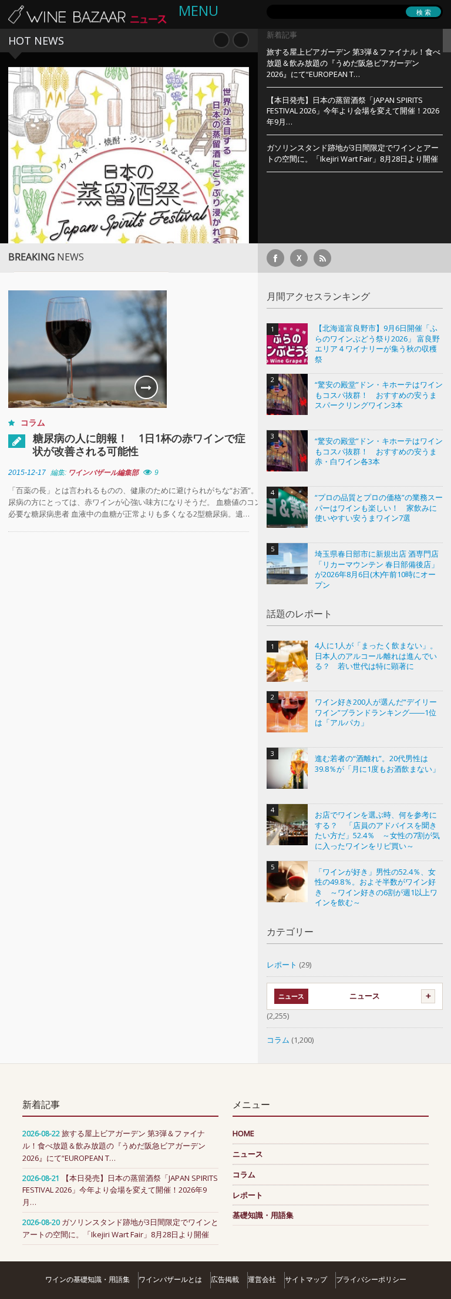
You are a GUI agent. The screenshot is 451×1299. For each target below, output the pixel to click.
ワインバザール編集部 (103, 472)
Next (241, 40)
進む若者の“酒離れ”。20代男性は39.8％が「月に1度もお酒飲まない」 (377, 764)
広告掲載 (225, 1279)
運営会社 (262, 1279)
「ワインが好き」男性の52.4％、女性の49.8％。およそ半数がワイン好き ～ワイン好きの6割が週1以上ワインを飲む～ (376, 887)
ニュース (364, 995)
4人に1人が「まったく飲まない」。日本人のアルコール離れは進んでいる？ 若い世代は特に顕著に (376, 656)
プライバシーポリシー (371, 1279)
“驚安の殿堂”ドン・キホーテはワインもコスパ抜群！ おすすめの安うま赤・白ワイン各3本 (379, 451)
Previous (221, 40)
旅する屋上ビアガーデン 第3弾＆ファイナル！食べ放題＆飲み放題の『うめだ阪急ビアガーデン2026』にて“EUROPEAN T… (353, 62)
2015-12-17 (27, 472)
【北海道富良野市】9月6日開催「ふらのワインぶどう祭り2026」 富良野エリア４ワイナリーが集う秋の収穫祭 (377, 343)
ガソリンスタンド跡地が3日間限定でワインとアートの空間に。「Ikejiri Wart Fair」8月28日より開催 (353, 153)
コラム (33, 422)
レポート (282, 964)
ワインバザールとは (170, 1279)
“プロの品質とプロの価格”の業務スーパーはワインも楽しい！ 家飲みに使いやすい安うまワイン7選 (379, 508)
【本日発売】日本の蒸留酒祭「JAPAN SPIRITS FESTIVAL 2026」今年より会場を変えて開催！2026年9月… (353, 111)
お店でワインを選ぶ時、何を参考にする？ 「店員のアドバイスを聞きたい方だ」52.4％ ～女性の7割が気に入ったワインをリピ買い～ (377, 830)
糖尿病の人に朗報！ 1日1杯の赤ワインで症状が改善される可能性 (139, 444)
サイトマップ (306, 1279)
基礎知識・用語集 (263, 1215)
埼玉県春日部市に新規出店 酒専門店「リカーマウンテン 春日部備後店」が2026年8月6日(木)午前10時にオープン (377, 569)
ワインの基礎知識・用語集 (87, 1279)
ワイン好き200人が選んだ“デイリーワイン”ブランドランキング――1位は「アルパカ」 (376, 712)
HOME (243, 1133)
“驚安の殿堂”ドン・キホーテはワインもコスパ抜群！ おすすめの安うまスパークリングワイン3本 (379, 395)
